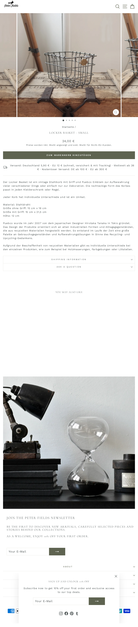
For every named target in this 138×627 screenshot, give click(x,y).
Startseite (68, 127)
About (68, 566)
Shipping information (68, 259)
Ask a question (69, 267)
